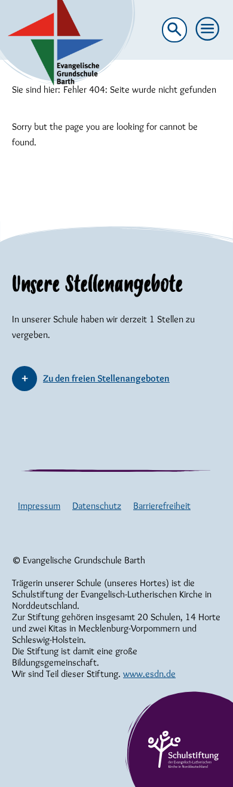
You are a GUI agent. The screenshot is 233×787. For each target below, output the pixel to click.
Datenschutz (96, 505)
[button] (207, 29)
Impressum (39, 505)
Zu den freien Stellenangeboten (106, 378)
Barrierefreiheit (162, 505)
